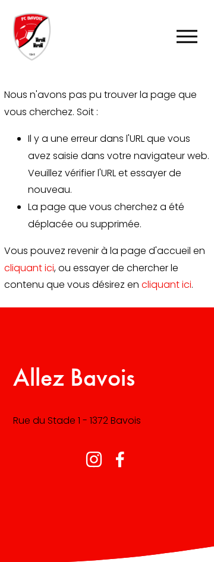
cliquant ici (29, 268)
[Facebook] (120, 459)
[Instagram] (94, 459)
